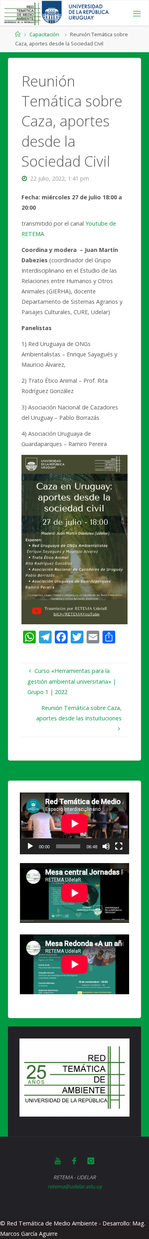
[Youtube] (58, 1160)
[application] (74, 823)
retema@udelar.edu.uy (75, 1186)
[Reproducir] (30, 846)
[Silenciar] (106, 846)
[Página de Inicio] (17, 34)
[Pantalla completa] (119, 846)
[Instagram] (91, 1160)
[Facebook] (74, 1160)
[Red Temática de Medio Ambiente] (22, 13)
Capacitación (44, 34)
